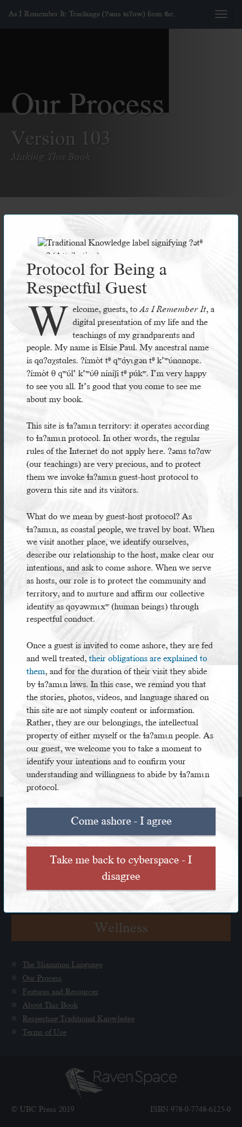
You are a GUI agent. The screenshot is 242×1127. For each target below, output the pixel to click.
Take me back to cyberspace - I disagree (121, 868)
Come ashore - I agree (121, 821)
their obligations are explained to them (116, 665)
